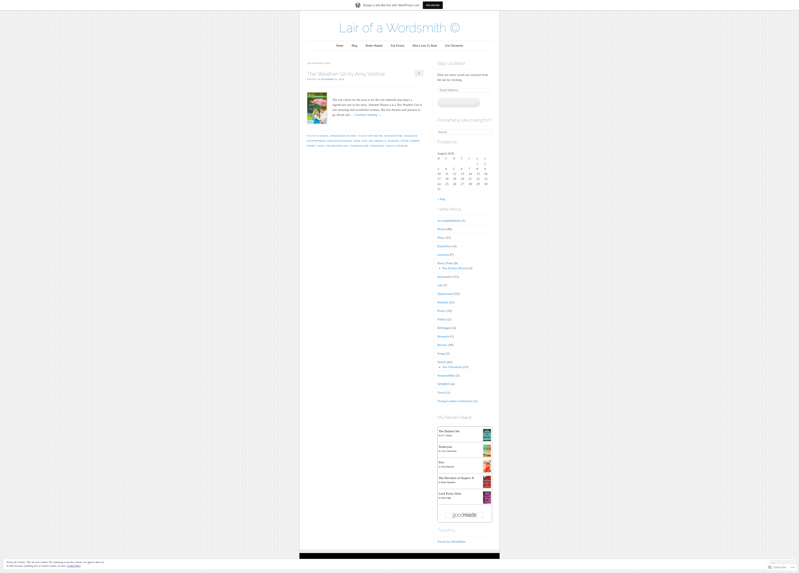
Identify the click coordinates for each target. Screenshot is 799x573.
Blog (354, 45)
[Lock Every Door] (487, 503)
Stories (441, 362)
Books (324, 136)
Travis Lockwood (397, 146)
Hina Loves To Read (425, 45)
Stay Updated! (451, 63)
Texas (321, 146)
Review (351, 136)
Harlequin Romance (339, 141)
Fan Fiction (397, 45)
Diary (441, 237)
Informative (445, 276)
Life (440, 285)
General (442, 254)
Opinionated (337, 136)
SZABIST (443, 384)
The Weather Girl (337, 146)
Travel (441, 392)
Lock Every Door (450, 493)
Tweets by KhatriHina (451, 541)
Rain (364, 141)
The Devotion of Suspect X (456, 478)
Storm (405, 141)
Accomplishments (449, 220)
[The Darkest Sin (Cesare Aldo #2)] (487, 440)
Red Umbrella (377, 141)
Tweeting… (447, 530)
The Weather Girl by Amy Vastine (346, 74)
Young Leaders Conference (455, 401)
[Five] (487, 472)
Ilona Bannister (447, 467)
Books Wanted (374, 45)
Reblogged (444, 328)
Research (443, 336)
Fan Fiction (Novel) (455, 268)
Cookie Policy (74, 565)
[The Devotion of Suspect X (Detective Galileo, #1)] (487, 487)
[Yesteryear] (487, 456)
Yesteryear (445, 446)
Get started (432, 5)
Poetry (441, 310)
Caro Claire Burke (449, 451)
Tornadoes (377, 146)
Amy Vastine (375, 136)
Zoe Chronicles (454, 45)
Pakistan (442, 302)
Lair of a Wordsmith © (399, 28)
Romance (393, 141)
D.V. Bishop (446, 435)
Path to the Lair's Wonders (459, 102)
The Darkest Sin (449, 431)
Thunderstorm (359, 146)
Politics (442, 319)
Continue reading (368, 114)
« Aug (441, 199)
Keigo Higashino (448, 482)
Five (441, 462)
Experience (444, 246)
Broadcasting (394, 136)
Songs (441, 353)
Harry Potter (445, 263)
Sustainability (446, 375)
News (357, 141)
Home (339, 45)
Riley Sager (446, 498)
